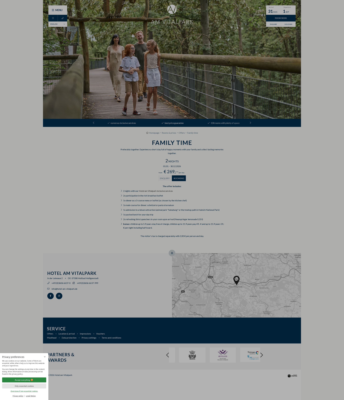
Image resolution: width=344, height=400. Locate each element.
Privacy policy (18, 396)
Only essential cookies (24, 386)
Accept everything (22, 380)
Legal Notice (31, 396)
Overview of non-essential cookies (24, 391)
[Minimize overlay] (44, 356)
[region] (24, 367)
